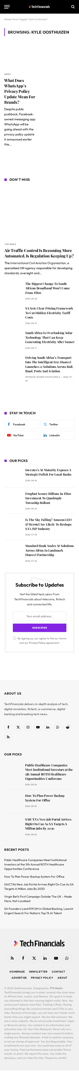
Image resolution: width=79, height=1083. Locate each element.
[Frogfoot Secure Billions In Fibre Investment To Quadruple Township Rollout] (12, 499)
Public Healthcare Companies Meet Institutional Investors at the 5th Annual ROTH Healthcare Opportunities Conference (49, 772)
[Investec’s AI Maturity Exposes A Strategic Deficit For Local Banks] (12, 475)
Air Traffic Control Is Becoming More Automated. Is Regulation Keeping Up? (39, 253)
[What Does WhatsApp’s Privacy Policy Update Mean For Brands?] (20, 57)
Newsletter (38, 971)
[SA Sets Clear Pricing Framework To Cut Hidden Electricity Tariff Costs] (12, 314)
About (62, 977)
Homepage (17, 971)
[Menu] (7, 7)
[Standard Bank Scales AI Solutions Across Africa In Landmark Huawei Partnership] (12, 551)
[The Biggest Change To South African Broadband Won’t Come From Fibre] (12, 289)
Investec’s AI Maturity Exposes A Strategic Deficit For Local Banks (48, 472)
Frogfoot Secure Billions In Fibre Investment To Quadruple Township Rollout (48, 498)
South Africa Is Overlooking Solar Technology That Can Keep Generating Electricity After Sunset (49, 337)
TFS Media (56, 988)
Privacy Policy (37, 642)
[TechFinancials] (39, 6)
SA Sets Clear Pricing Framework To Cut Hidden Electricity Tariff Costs (49, 312)
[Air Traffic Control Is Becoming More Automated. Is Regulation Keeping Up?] (39, 212)
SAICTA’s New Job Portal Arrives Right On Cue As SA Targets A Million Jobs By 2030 (48, 823)
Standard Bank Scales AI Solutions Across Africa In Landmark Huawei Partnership (49, 550)
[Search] (72, 7)
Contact (58, 971)
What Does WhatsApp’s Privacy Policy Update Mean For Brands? (19, 91)
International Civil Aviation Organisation (38, 263)
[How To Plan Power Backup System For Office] (12, 801)
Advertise (19, 977)
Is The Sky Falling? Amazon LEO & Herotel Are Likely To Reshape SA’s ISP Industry (48, 524)
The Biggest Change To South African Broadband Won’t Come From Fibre (47, 288)
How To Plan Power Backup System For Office (44, 797)
